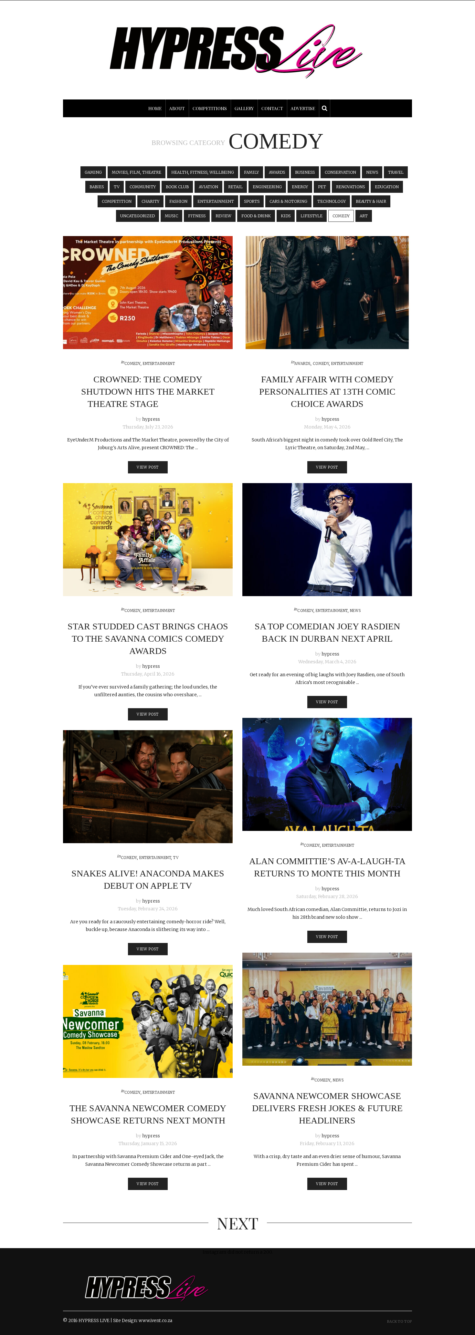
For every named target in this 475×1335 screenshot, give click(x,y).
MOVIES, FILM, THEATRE (136, 172)
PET (322, 186)
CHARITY (150, 201)
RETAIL (235, 186)
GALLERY (244, 108)
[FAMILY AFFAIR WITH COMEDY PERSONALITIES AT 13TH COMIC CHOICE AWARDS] (327, 292)
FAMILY (251, 172)
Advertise (303, 108)
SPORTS (251, 201)
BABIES (97, 186)
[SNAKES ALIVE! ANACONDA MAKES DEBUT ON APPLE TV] (148, 786)
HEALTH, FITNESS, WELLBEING (202, 172)
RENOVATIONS (350, 186)
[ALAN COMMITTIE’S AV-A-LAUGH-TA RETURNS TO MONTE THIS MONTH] (327, 774)
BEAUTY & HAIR (371, 201)
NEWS (372, 172)
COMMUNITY (143, 186)
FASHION (178, 201)
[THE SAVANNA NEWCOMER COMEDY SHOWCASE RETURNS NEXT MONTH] (148, 1021)
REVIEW (223, 215)
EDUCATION (387, 186)
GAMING (93, 172)
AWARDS (277, 172)
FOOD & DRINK (256, 215)
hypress (151, 419)
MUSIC (171, 215)
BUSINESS (305, 172)
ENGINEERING (267, 186)
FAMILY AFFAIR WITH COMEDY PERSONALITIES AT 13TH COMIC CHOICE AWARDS (327, 391)
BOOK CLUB (177, 186)
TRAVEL (396, 172)
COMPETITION (117, 201)
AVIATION (208, 186)
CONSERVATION (340, 172)
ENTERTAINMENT (215, 201)
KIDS (285, 215)
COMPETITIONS (210, 108)
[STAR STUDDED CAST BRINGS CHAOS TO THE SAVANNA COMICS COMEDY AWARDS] (148, 539)
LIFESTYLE (311, 215)
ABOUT (177, 108)
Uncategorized (137, 215)
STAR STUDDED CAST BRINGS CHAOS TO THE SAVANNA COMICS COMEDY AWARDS (148, 638)
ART (364, 215)
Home (155, 108)
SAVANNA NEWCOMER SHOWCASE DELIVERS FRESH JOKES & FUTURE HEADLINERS (327, 1108)
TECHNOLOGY (331, 201)
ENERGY (300, 186)
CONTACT (272, 108)
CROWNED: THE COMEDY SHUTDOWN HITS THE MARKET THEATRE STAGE (148, 391)
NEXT (238, 1223)
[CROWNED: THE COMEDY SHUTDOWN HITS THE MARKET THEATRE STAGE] (148, 292)
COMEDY (341, 215)
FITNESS (197, 215)
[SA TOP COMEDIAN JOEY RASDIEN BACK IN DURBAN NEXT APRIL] (327, 539)
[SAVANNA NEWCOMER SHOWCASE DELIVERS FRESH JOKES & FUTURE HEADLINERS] (327, 1009)
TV (117, 186)
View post (148, 467)
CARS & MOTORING (288, 201)
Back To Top (399, 1321)
